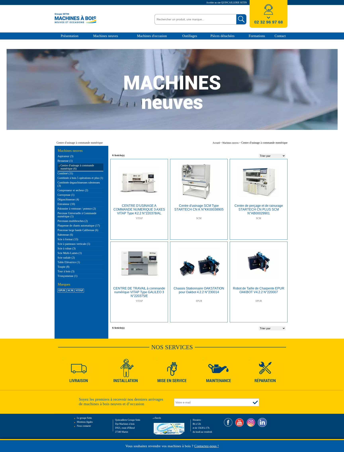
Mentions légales (85, 422)
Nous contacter (84, 426)
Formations (257, 36)
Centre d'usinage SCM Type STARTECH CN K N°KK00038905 (199, 207)
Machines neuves (105, 36)
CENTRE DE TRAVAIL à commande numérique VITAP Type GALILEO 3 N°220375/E (139, 292)
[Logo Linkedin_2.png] (262, 422)
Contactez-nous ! (206, 446)
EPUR (199, 301)
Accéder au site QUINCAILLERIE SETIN (226, 2)
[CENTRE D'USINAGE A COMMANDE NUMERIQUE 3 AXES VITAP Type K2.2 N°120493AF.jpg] (139, 181)
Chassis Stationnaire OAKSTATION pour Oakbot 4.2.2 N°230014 (199, 290)
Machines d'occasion (152, 36)
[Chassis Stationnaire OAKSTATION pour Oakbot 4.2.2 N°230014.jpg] (199, 263)
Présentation (69, 36)
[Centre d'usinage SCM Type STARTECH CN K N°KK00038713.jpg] (199, 181)
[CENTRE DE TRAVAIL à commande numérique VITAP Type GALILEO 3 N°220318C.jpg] (139, 263)
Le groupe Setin (84, 418)
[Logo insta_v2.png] (251, 422)
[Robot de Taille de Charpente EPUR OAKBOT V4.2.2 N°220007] (259, 263)
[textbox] (194, 19)
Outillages (189, 36)
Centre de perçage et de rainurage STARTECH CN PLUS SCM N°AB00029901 (259, 209)
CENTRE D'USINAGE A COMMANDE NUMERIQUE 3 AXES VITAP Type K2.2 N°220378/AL (139, 209)
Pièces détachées (222, 36)
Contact (280, 36)
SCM (198, 218)
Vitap (139, 218)
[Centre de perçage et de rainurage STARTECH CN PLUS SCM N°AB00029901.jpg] (259, 181)
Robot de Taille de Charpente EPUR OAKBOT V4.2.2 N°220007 (258, 290)
